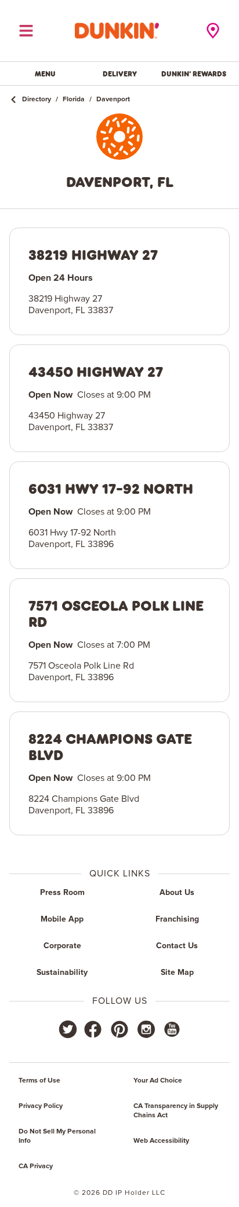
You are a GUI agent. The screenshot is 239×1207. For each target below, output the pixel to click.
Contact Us (177, 946)
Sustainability (62, 972)
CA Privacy (36, 1166)
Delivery (120, 73)
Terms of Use (39, 1080)
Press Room (62, 893)
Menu (45, 73)
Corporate (62, 946)
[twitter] (67, 1029)
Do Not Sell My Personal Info (57, 1136)
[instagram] (146, 1029)
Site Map (177, 972)
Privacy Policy (41, 1106)
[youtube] (171, 1029)
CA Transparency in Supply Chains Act (175, 1111)
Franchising (177, 919)
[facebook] (92, 1029)
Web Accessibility (161, 1141)
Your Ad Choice (157, 1080)
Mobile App (62, 919)
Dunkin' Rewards (193, 73)
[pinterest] (119, 1029)
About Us (177, 893)
